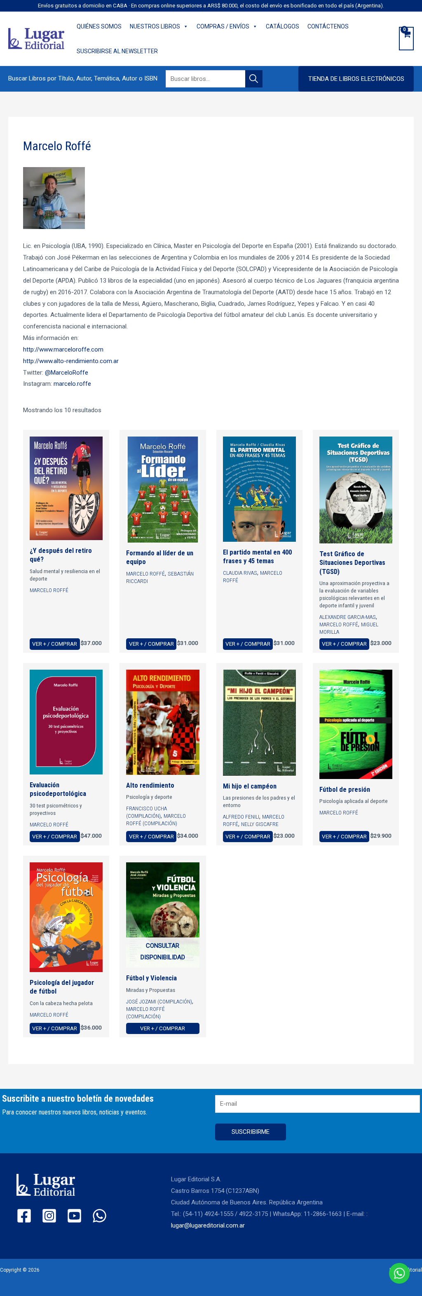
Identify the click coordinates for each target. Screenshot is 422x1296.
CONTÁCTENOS (328, 26)
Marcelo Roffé (49, 590)
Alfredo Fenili (241, 816)
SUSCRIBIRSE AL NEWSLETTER (117, 51)
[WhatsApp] (99, 1215)
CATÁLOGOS (282, 26)
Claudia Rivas (240, 572)
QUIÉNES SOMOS (99, 26)
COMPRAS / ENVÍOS (223, 26)
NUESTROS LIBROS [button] (155, 26)
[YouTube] (74, 1215)
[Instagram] (49, 1215)
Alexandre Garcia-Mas (347, 617)
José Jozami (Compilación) (159, 1001)
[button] (356, 79)
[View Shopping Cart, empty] (406, 38)
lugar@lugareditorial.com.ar (208, 1225)
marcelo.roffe (72, 383)
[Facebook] (24, 1215)
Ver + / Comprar (54, 643)
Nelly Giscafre (260, 824)
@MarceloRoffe (66, 372)
